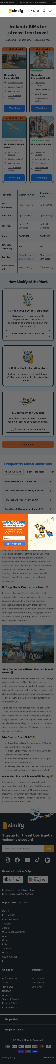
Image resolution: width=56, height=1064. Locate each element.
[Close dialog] (52, 519)
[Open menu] (5, 11)
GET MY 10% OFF (14, 544)
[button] (51, 11)
